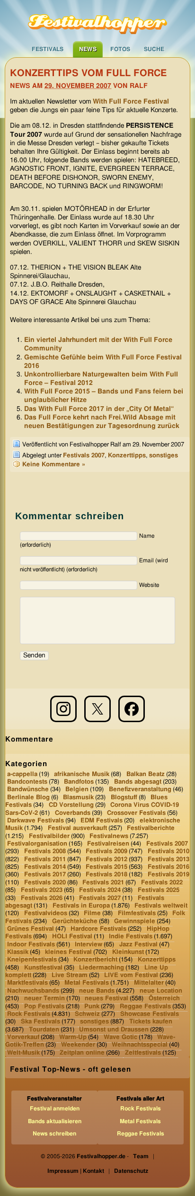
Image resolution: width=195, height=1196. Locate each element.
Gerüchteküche (75, 921)
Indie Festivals (130, 937)
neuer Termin (44, 998)
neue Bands (97, 991)
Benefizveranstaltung (140, 789)
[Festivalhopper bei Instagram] (63, 709)
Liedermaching (101, 968)
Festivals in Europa (81, 906)
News (88, 49)
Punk (91, 1006)
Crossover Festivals (136, 813)
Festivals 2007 (84, 456)
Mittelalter (149, 983)
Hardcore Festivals (98, 929)
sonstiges (163, 456)
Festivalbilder (49, 836)
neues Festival (106, 998)
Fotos (120, 49)
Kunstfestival (43, 968)
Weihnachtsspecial (140, 1045)
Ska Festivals (40, 1022)
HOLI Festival (72, 937)
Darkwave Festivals (35, 821)
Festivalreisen (108, 844)
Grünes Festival (30, 929)
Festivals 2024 (100, 890)
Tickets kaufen (150, 1022)
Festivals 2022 (162, 883)
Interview (88, 944)
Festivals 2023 (41, 890)
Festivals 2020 (45, 883)
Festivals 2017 (45, 875)
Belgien (77, 789)
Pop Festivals (44, 1006)
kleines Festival (68, 952)
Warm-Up (73, 1037)
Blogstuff (124, 797)
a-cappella (22, 774)
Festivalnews (108, 836)
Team (141, 1156)
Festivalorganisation (37, 844)
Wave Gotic (120, 1037)
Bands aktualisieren (54, 1121)
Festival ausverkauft (77, 828)
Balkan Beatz (145, 774)
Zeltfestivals (143, 1052)
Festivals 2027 (100, 898)
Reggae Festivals (145, 1006)
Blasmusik (78, 797)
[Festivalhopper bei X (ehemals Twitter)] (97, 709)
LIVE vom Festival (131, 975)
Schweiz (87, 1014)
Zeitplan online (82, 1052)
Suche (154, 49)
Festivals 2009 (106, 851)
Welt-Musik (23, 1052)
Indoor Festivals (31, 944)
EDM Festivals (101, 821)
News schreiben (54, 1133)
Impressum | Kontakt (75, 1171)
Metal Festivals (86, 983)
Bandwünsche (28, 789)
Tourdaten (44, 1029)
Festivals (47, 49)
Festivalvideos (45, 913)
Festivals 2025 (158, 890)
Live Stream (70, 975)
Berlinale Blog (28, 797)
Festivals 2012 (106, 859)
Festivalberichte (151, 828)
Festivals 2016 (168, 867)
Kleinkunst (128, 952)
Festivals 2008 (45, 851)
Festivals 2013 (168, 859)
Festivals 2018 (106, 875)
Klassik (17, 952)
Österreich (164, 998)
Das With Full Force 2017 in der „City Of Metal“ (99, 409)
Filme (92, 913)
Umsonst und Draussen (114, 1029)
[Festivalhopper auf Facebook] (131, 709)
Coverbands (72, 813)
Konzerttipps (127, 456)
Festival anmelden (55, 1108)
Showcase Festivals (149, 1014)
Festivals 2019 (168, 875)
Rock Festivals (28, 1014)
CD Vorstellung (71, 805)
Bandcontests (27, 782)
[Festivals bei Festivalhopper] (97, 20)
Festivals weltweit (160, 906)
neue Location (161, 991)
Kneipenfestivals (32, 960)
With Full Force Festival (131, 101)
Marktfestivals (27, 983)
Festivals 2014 (45, 867)
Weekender (78, 1045)
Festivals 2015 (106, 867)
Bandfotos (79, 782)
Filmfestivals (137, 913)
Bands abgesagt (137, 782)
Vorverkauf (23, 1037)
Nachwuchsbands (33, 991)
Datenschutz (131, 1171)
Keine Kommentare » (53, 465)
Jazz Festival (138, 944)
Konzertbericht (95, 960)
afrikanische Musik (81, 774)
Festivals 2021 (103, 883)
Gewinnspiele (134, 921)
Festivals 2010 (168, 851)
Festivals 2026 (41, 898)
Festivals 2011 (45, 859)
